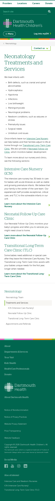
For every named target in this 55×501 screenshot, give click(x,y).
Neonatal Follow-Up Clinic (20, 313)
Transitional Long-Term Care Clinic (23, 319)
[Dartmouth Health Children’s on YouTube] (13, 466)
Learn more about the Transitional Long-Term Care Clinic (24, 275)
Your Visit (9, 357)
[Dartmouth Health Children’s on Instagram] (19, 466)
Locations (22, 3)
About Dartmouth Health (16, 397)
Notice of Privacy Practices (15, 417)
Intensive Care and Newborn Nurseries (20, 481)
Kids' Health (10, 363)
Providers (7, 3)
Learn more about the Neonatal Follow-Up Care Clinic (25, 236)
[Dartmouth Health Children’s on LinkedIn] (26, 466)
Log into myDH (41, 34)
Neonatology (11, 44)
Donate (48, 3)
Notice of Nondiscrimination (16, 410)
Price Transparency (12, 431)
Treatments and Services (17, 303)
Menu (10, 34)
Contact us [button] (39, 48)
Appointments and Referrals (18, 324)
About (7, 346)
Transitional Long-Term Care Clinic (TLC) (21, 490)
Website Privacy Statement (15, 424)
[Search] (49, 11)
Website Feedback (12, 438)
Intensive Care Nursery (37, 139)
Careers (36, 3)
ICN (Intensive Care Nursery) (21, 308)
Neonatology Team (14, 298)
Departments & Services (16, 352)
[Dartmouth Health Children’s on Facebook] (6, 466)
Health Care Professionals (16, 369)
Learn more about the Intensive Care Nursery (22, 205)
